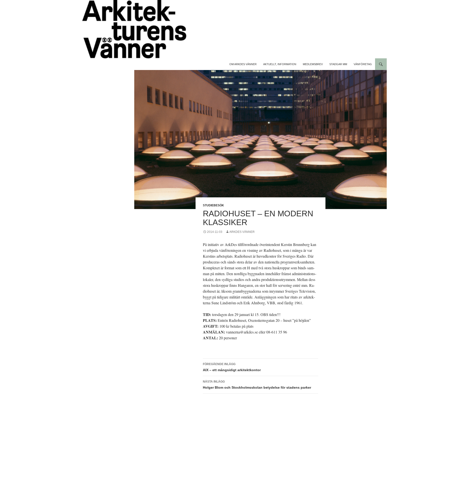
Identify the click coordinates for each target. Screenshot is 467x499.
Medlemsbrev (313, 64)
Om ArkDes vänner (243, 64)
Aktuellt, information (279, 64)
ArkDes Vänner (242, 232)
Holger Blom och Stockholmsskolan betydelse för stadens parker (257, 384)
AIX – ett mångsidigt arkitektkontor (232, 367)
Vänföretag (363, 64)
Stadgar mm (338, 64)
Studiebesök (213, 205)
